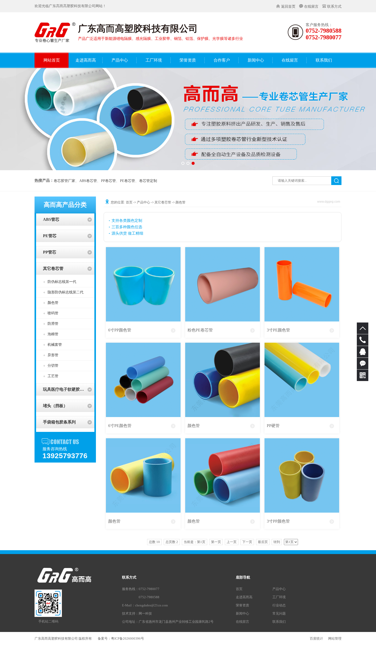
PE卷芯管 (127, 181)
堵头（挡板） (55, 406)
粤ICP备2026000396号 (127, 638)
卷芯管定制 (148, 181)
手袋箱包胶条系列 (59, 422)
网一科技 (145, 613)
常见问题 (279, 613)
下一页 (247, 542)
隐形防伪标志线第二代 (65, 292)
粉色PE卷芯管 (200, 330)
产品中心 (143, 202)
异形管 (53, 355)
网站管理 (334, 638)
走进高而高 (244, 597)
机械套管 (55, 345)
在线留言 (311, 6)
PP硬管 (273, 425)
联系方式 (334, 6)
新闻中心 (242, 613)
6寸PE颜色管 (119, 425)
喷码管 (53, 313)
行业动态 (279, 605)
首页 (129, 202)
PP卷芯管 (108, 181)
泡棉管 (53, 334)
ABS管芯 (51, 219)
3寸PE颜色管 (278, 330)
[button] (182, 163)
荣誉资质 (242, 605)
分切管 (53, 365)
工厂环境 (279, 597)
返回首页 (288, 6)
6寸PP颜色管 (119, 330)
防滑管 (53, 324)
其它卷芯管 (53, 268)
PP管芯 (49, 252)
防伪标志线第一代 (62, 282)
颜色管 (53, 303)
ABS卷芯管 (88, 181)
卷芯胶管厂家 (64, 181)
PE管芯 (50, 236)
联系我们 (279, 622)
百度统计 (316, 638)
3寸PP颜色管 (278, 521)
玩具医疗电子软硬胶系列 (65, 389)
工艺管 (53, 376)
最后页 (263, 542)
